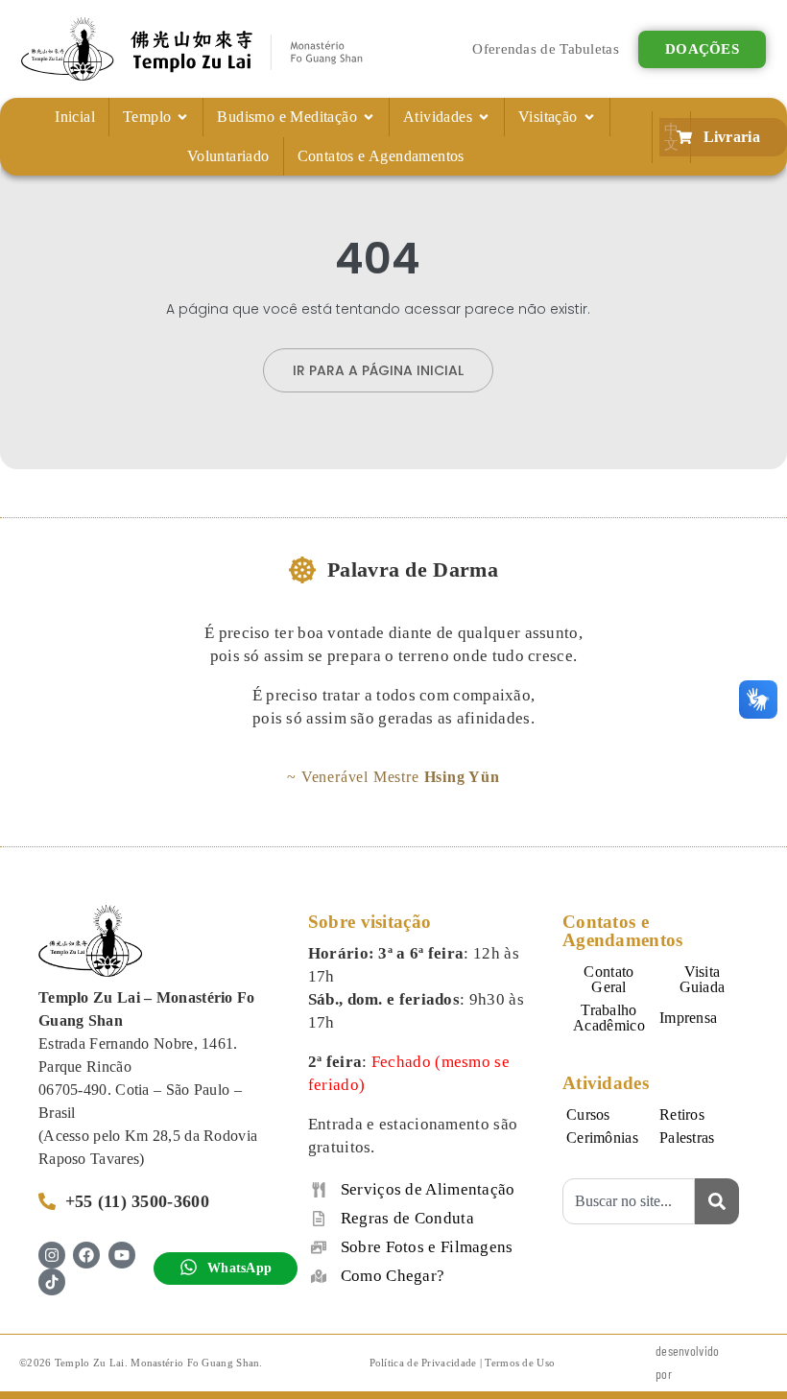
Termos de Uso (520, 1362)
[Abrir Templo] (182, 117)
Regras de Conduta (407, 1218)
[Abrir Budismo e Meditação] (368, 117)
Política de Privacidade (423, 1362)
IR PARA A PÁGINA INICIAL (378, 370)
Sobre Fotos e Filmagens (427, 1247)
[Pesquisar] (717, 1201)
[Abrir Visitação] (589, 117)
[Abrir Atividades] (483, 117)
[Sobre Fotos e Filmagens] (318, 1247)
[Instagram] (51, 1255)
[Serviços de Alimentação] (318, 1189)
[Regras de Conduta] (318, 1218)
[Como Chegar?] (318, 1276)
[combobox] (628, 1201)
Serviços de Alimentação (428, 1189)
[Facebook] (86, 1255)
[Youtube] (121, 1255)
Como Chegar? (393, 1276)
